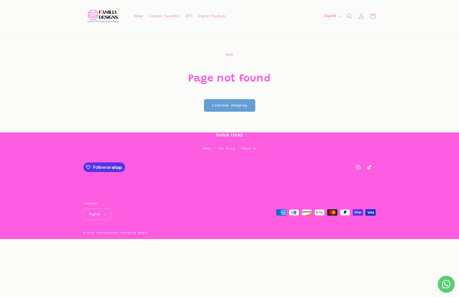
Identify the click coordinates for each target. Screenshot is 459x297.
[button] (349, 16)
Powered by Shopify (134, 233)
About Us (249, 149)
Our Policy (226, 149)
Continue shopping (229, 105)
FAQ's (207, 149)
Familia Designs (107, 233)
